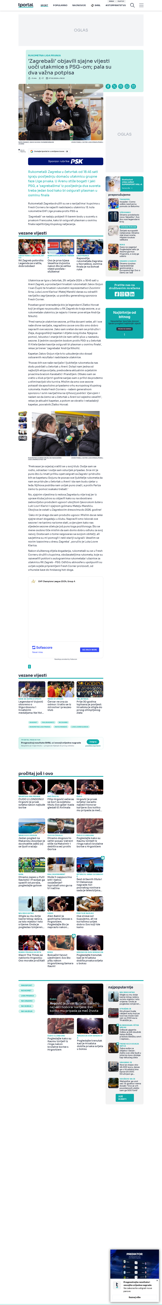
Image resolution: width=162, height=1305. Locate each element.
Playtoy (121, 1)
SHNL (98, 5)
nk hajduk (27, 1011)
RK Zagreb (63, 722)
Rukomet (33, 722)
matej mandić (61, 727)
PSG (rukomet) (48, 722)
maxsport (26, 985)
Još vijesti (122, 1097)
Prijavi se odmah (124, 329)
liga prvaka (27, 996)
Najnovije (79, 5)
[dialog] (134, 1276)
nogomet (26, 990)
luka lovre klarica (80, 727)
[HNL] (125, 184)
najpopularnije (120, 987)
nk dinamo (27, 1001)
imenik (111, 1)
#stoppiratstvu (116, 5)
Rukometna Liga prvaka (40, 727)
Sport (44, 5)
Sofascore (73, 659)
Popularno (60, 5)
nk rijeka (26, 1006)
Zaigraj (92, 742)
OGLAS (81, 30)
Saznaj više (135, 1297)
